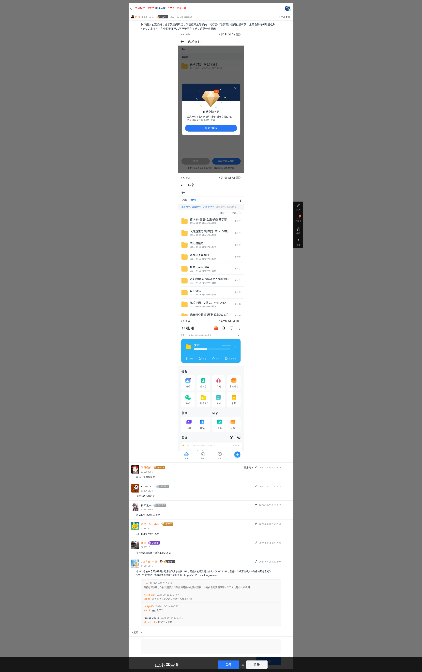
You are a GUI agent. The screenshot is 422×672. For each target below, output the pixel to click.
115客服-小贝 (149, 561)
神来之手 (146, 505)
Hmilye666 (149, 606)
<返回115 (137, 632)
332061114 (147, 486)
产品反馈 (285, 16)
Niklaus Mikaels (151, 617)
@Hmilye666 (150, 621)
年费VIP (160, 467)
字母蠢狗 (146, 467)
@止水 (147, 598)
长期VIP (163, 16)
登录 (228, 664)
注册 (257, 664)
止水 (146, 583)
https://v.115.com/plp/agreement (201, 575)
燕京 (143, 543)
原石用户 (164, 486)
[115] (287, 8)
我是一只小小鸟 (150, 524)
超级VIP (155, 543)
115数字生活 (166, 664)
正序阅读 (248, 467)
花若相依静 (149, 594)
